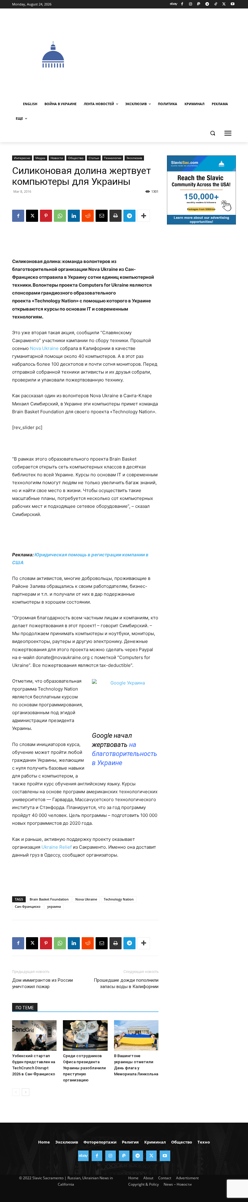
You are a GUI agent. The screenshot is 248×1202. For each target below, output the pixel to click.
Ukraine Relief (56, 847)
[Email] (102, 216)
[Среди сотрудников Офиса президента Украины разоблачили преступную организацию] (85, 1035)
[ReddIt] (88, 216)
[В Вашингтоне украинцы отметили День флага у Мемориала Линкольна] (136, 1035)
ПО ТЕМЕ (25, 1007)
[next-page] (25, 1092)
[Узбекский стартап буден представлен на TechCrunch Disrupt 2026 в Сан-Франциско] (34, 1035)
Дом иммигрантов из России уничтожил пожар (42, 983)
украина (54, 906)
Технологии (112, 158)
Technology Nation (119, 899)
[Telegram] (207, 4)
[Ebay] (173, 4)
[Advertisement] (171, 53)
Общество (75, 158)
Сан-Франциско (28, 906)
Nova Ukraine (44, 348)
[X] (223, 4)
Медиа (40, 158)
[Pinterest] (46, 216)
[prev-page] (16, 1092)
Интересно (22, 158)
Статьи (94, 158)
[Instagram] (190, 4)
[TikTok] (215, 4)
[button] (212, 133)
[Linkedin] (74, 216)
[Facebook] (181, 4)
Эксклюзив (134, 158)
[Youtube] (232, 4)
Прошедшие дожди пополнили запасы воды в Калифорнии (126, 983)
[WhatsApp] (60, 216)
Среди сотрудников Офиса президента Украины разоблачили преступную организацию (84, 1068)
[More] (143, 216)
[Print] (115, 216)
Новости (57, 158)
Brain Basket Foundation (49, 899)
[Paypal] (198, 4)
